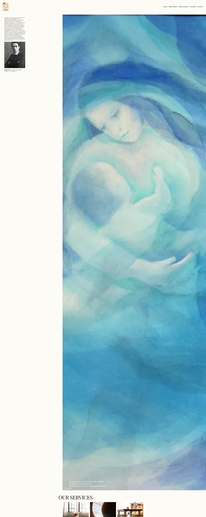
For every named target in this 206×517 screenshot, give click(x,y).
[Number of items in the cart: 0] (203, 6)
